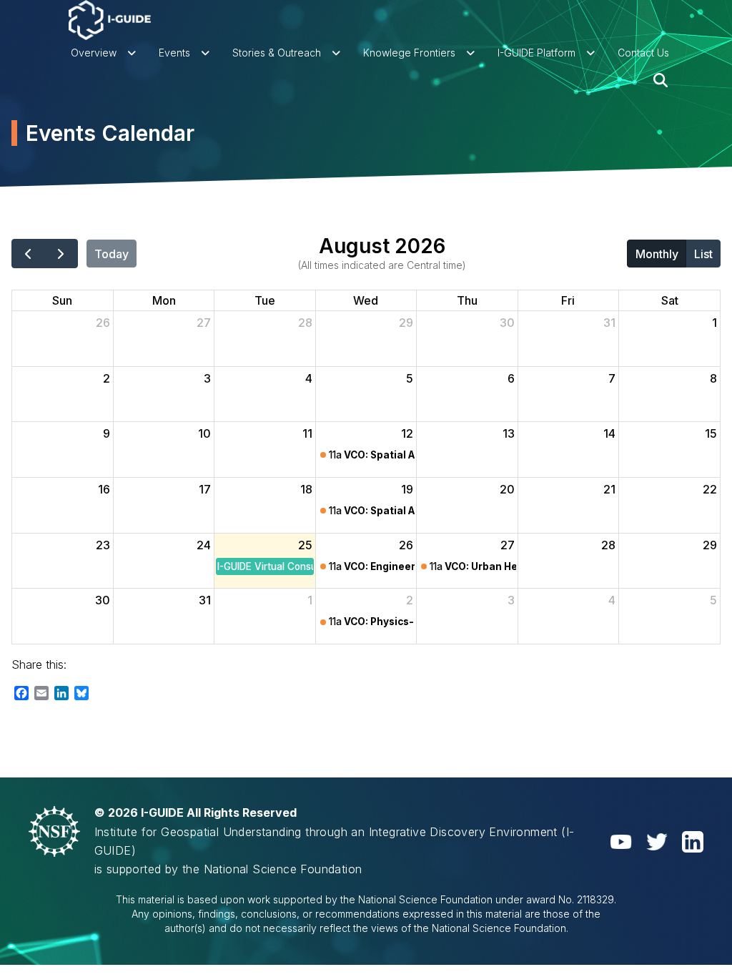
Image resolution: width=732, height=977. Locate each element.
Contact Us (643, 52)
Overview (94, 52)
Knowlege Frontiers (409, 52)
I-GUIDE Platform (536, 52)
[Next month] (61, 253)
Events (174, 52)
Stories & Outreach (276, 52)
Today (111, 254)
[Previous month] (28, 253)
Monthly (656, 254)
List (703, 254)
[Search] (660, 80)
